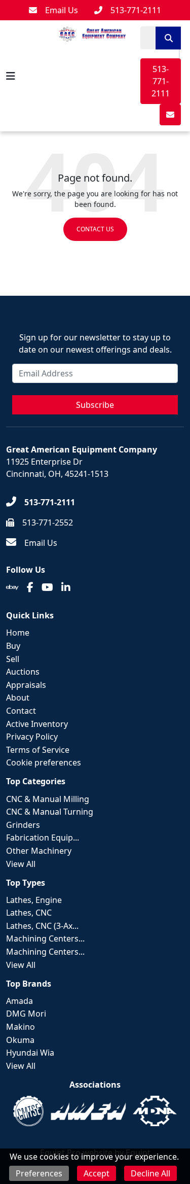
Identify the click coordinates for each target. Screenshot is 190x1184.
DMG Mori (26, 1013)
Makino (20, 1026)
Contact (21, 710)
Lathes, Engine (34, 900)
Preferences (39, 1173)
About (17, 697)
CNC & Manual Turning (49, 811)
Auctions (23, 671)
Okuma (20, 1040)
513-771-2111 (160, 81)
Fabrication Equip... (42, 837)
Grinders (23, 824)
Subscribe (95, 404)
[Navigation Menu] (10, 76)
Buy (13, 645)
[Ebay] (12, 587)
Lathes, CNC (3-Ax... (42, 925)
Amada (19, 1000)
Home (17, 632)
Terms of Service (37, 749)
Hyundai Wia (30, 1052)
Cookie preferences (43, 762)
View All (20, 863)
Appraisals (26, 684)
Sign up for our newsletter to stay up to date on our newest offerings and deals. (95, 343)
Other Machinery (38, 850)
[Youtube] (47, 587)
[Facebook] (30, 587)
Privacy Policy (32, 736)
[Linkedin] (65, 587)
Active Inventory (37, 723)
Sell (12, 659)
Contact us (95, 229)
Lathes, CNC (29, 912)
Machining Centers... (45, 938)
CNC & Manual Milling (47, 799)
